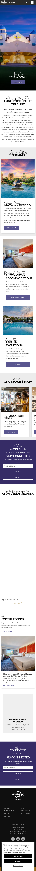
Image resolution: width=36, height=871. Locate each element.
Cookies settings (18, 866)
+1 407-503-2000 (20, 729)
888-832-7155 (22, 834)
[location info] (27, 2)
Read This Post (8, 685)
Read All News (7, 632)
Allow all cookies (18, 856)
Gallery (7, 816)
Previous (0, 409)
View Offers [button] (11, 227)
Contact (7, 808)
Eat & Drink (11, 432)
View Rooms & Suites (18, 297)
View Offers (18, 82)
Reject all (18, 861)
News (22, 808)
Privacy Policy (25, 813)
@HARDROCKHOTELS (12, 599)
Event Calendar (9, 811)
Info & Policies (25, 811)
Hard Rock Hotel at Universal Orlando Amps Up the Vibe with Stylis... (17, 675)
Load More (16, 603)
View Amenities (18, 364)
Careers (7, 813)
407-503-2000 (21, 831)
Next (35, 409)
